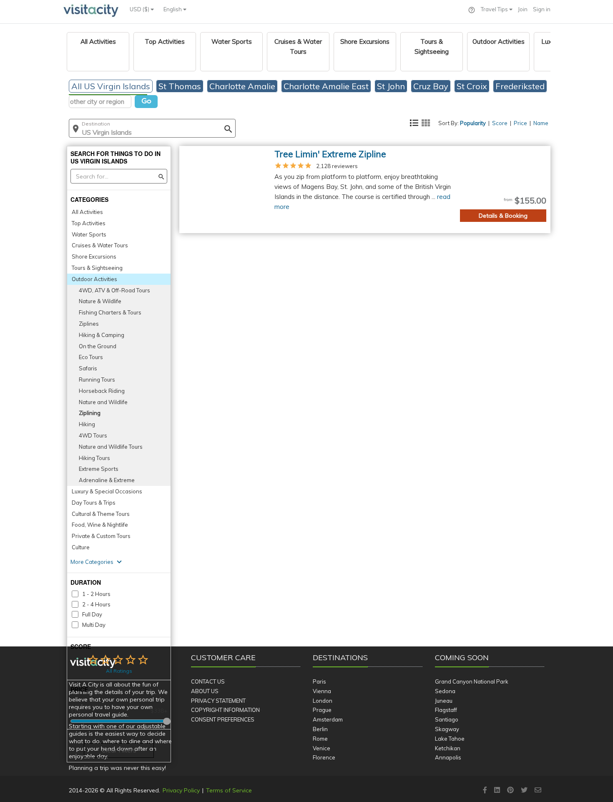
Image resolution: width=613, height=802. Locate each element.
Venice (321, 748)
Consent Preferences (222, 719)
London (322, 700)
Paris (319, 681)
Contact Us (208, 681)
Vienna (322, 691)
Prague (322, 709)
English (173, 9)
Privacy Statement (218, 700)
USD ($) (140, 9)
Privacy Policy (181, 790)
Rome (320, 738)
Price (520, 123)
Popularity (473, 123)
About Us (205, 691)
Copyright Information (225, 709)
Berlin (320, 729)
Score (499, 123)
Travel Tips (495, 9)
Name (540, 123)
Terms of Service (229, 790)
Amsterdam (328, 719)
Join (523, 9)
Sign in (541, 9)
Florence (324, 757)
